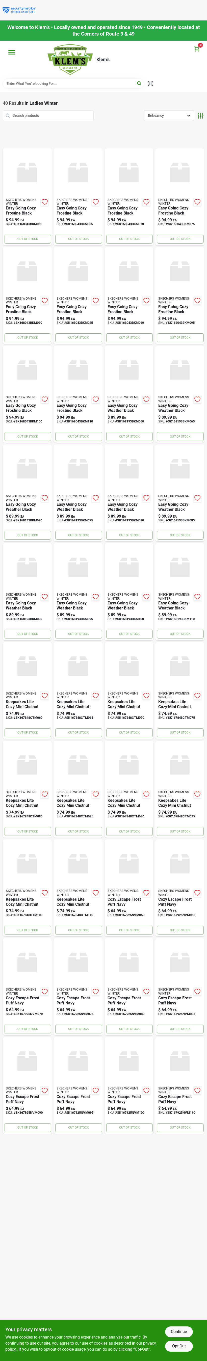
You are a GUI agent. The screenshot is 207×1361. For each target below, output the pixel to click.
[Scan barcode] (150, 83)
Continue (179, 1331)
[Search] (139, 83)
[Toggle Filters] (200, 116)
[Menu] (11, 52)
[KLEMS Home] (70, 59)
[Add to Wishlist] (45, 202)
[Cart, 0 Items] (196, 48)
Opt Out (179, 1346)
